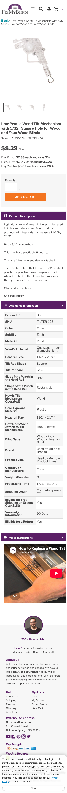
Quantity (10, 180)
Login (35, 696)
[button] (19, 185)
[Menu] (33, 9)
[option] (8, 107)
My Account (38, 700)
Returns (10, 704)
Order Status (39, 704)
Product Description (22, 216)
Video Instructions (21, 537)
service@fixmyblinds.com (38, 648)
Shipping (11, 700)
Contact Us (12, 696)
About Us (11, 712)
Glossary (11, 708)
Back (5, 20)
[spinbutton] (14, 187)
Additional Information (23, 305)
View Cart (37, 708)
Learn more (33, 683)
